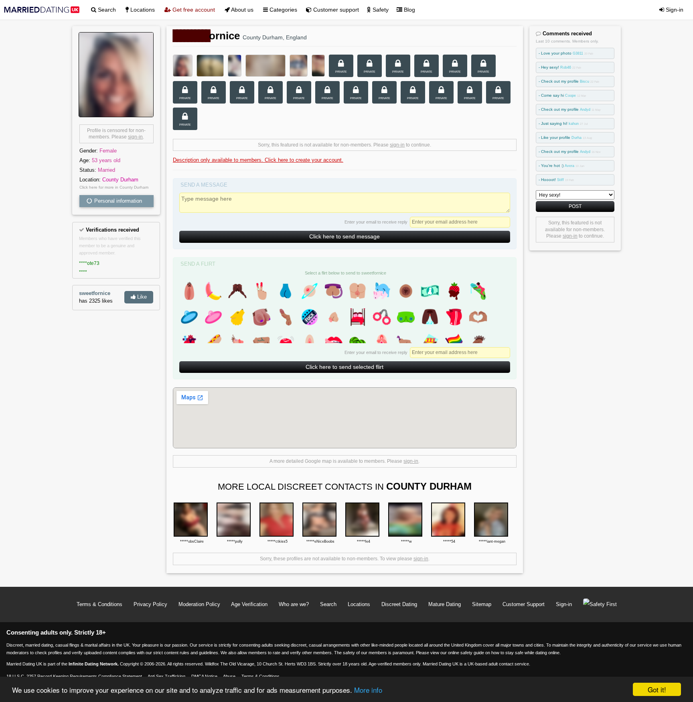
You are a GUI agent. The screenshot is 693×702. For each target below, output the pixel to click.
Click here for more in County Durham (113, 187)
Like (141, 297)
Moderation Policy (199, 604)
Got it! (657, 689)
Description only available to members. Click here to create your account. (258, 160)
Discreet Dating (399, 604)
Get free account (193, 9)
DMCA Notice (204, 676)
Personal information (117, 201)
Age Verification (249, 604)
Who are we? (294, 604)
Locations (142, 9)
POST (575, 206)
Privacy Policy (150, 604)
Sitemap (481, 604)
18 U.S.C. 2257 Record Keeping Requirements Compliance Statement (74, 676)
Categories (282, 9)
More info (368, 690)
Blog (408, 9)
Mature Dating (444, 604)
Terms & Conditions (99, 604)
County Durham (120, 180)
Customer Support (524, 604)
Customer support (335, 9)
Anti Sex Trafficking (166, 676)
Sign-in (673, 9)
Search (106, 9)
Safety (380, 9)
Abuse (229, 676)
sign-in (135, 137)
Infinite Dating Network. (94, 663)
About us (241, 9)
